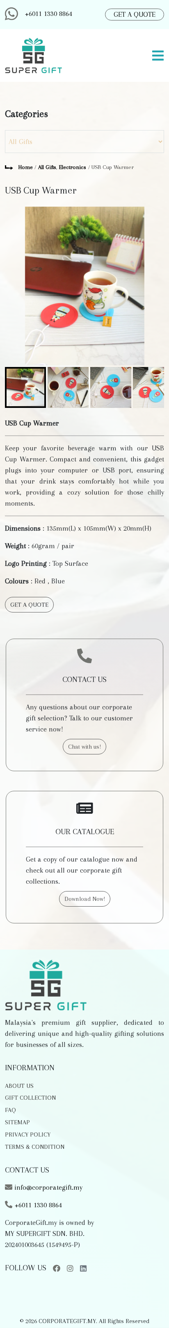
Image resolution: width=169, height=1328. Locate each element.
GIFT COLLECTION (30, 1097)
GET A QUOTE (134, 14)
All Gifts (47, 167)
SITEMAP (17, 1122)
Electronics (72, 167)
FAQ (10, 1110)
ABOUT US (19, 1085)
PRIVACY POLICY (27, 1134)
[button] (148, 1308)
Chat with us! (84, 746)
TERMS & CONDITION (34, 1146)
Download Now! (84, 899)
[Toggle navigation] (158, 56)
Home (25, 167)
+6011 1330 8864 (48, 13)
